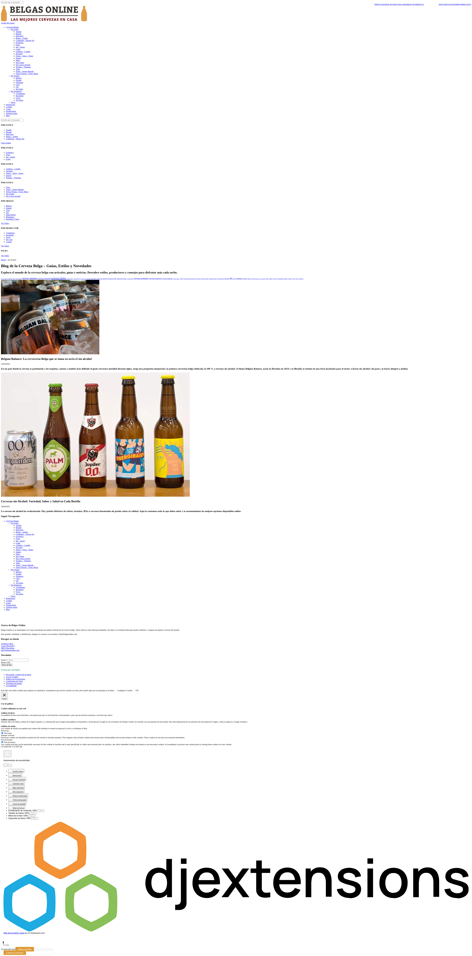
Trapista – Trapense (23, 67)
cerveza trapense (155, 278)
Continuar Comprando (14, 953)
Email (3, 660)
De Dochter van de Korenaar (189, 278)
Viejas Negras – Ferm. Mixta (27, 74)
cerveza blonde (69, 278)
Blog (8, 116)
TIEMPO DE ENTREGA (357, 4)
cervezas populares (141, 278)
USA (18, 85)
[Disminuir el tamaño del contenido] (39, 810)
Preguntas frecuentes (14, 683)
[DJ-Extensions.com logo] (236, 931)
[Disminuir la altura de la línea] (29, 816)
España (18, 80)
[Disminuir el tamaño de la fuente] (31, 813)
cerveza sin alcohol (101, 278)
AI (1, 278)
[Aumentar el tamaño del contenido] (42, 810)
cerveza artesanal (44, 278)
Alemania (19, 82)
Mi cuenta (10, 23)
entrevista (206, 278)
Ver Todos (5, 223)
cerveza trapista (167, 278)
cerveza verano (176, 278)
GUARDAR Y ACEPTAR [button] (11, 747)
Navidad (19, 54)
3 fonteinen (10, 233)
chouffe (181, 278)
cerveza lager (83, 278)
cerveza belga (58, 278)
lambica (239, 278)
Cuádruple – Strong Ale (25, 40)
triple (297, 278)
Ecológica (19, 43)
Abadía (18, 32)
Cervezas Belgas (12, 27)
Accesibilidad (11, 686)
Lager (18, 49)
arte (3, 278)
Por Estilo (14, 29)
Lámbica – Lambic (23, 52)
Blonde (18, 34)
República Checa (12, 219)
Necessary (8, 733)
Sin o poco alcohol (23, 65)
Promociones (11, 111)
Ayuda (3, 23)
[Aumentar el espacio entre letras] (36, 818)
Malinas (249, 278)
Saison (18, 58)
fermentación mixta (213, 278)
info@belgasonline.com (10, 650)
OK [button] (137, 690)
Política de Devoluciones (15, 679)
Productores (10, 105)
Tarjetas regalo (11, 113)
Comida (9, 107)
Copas (8, 109)
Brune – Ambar (22, 38)
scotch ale (275, 278)
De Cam (9, 240)
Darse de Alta (7, 665)
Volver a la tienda (24, 949)
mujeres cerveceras (255, 278)
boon (14, 278)
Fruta (18, 45)
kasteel (234, 278)
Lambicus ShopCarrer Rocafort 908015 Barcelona (8, 646)
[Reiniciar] (5, 765)
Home (3, 260)
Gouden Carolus (220, 278)
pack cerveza (263, 278)
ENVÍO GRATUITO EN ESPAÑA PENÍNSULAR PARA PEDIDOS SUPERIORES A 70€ (424, 4)
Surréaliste (285, 278)
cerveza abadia (18, 278)
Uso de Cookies (12, 677)
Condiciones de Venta (14, 681)
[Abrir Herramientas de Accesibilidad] (7, 753)
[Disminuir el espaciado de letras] (32, 818)
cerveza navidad (91, 278)
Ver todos (19, 89)
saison (270, 278)
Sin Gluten (20, 63)
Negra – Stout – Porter (24, 56)
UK (17, 87)
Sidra (18, 60)
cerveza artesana (29, 278)
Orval (18, 98)
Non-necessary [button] (7, 740)
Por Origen (15, 76)
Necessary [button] (5, 731)
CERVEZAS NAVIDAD (122, 278)
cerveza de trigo (76, 278)
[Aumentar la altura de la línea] (33, 816)
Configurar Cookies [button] (125, 690)
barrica (6, 278)
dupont (202, 278)
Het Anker (226, 278)
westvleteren (300, 278)
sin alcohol (280, 278)
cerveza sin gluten (112, 278)
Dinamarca (10, 217)
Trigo (18, 69)
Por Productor (16, 91)
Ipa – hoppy (20, 47)
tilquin (294, 278)
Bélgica (19, 78)
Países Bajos (11, 215)
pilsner (267, 278)
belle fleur (10, 278)
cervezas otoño (130, 278)
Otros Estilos (6, 143)
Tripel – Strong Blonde (25, 71)
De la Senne (198, 278)
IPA (231, 278)
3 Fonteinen (20, 94)
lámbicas (245, 278)
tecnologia (290, 278)
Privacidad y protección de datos (18, 675)
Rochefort (19, 96)
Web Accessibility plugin (14, 933)
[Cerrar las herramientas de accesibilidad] (10, 765)
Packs (13, 102)
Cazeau (9, 242)
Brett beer (19, 36)
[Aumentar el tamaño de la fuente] (34, 813)
